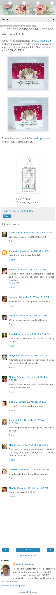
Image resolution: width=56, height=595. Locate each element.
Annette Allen (16, 420)
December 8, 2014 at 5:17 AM (34, 355)
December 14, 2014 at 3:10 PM (33, 469)
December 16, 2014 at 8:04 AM (32, 488)
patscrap (13, 297)
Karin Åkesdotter (25, 564)
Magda (12, 488)
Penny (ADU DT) (17, 283)
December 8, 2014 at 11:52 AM (31, 402)
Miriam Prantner (17, 377)
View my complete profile (13, 585)
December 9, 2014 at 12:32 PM (33, 445)
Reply (12, 241)
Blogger (34, 592)
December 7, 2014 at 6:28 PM (37, 232)
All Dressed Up (42, 40)
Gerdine (13, 469)
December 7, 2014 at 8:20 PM (34, 315)
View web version (28, 555)
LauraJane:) (15, 232)
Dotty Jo (13, 315)
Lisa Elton (14, 334)
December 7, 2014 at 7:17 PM (31, 269)
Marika (13, 445)
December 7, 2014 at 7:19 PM (34, 297)
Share (6, 216)
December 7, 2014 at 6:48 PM (35, 251)
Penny (12, 269)
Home (28, 550)
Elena (12, 402)
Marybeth (14, 355)
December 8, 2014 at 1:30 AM (35, 334)
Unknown (14, 251)
